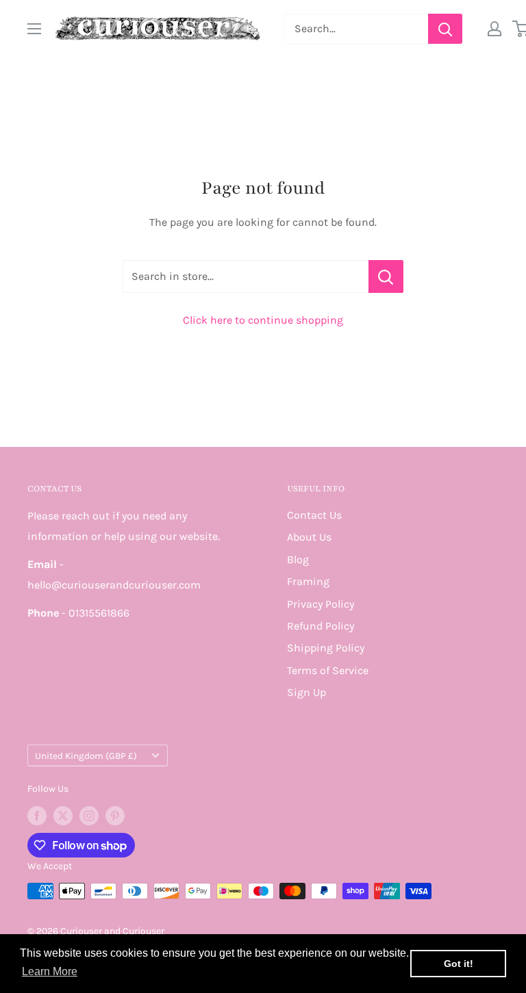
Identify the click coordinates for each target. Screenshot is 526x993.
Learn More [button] (49, 971)
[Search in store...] (385, 276)
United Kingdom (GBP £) (86, 756)
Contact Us (314, 514)
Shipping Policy (325, 647)
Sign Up (306, 692)
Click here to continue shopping (263, 319)
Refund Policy (320, 625)
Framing (308, 581)
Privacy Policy (320, 603)
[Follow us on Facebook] (37, 815)
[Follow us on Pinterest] (115, 815)
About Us (309, 536)
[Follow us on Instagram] (89, 815)
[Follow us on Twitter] (63, 815)
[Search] (445, 29)
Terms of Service (327, 670)
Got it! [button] (458, 963)
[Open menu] (34, 28)
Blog (298, 559)
